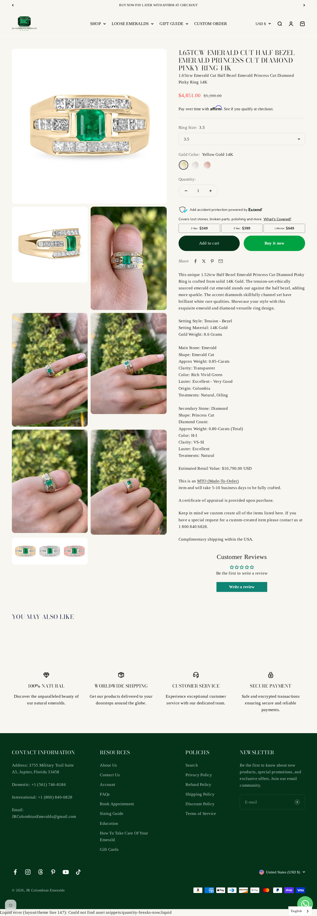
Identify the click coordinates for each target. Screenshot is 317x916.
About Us (108, 765)
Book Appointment (117, 804)
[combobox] (300, 911)
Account (107, 784)
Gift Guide (171, 23)
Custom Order (210, 23)
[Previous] (13, 5)
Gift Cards (109, 849)
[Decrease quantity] (186, 191)
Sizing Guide (111, 813)
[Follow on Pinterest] (53, 872)
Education (109, 823)
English (296, 911)
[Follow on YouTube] (65, 872)
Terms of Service (200, 813)
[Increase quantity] (210, 191)
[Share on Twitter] (204, 261)
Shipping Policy (199, 794)
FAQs (105, 794)
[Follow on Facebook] (15, 872)
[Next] (304, 5)
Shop (95, 23)
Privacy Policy (198, 775)
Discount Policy (199, 804)
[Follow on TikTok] (78, 872)
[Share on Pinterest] (212, 261)
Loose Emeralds (130, 23)
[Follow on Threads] (40, 872)
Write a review (242, 587)
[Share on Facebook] (195, 261)
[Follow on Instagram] (28, 872)
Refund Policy (198, 784)
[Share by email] (220, 261)
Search (191, 765)
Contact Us (110, 775)
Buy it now (274, 243)
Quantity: (187, 179)
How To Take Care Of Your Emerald (124, 836)
